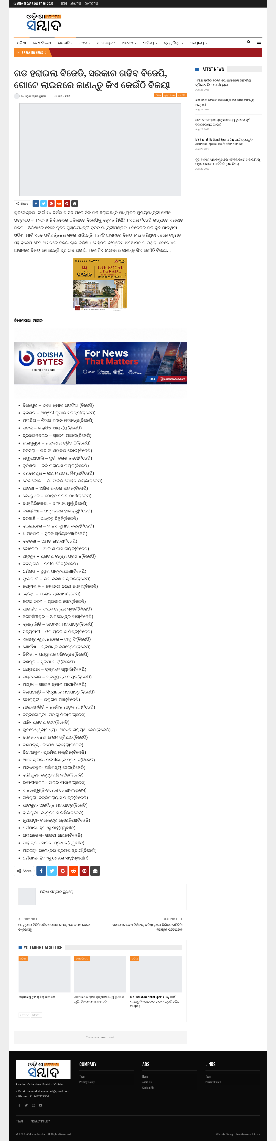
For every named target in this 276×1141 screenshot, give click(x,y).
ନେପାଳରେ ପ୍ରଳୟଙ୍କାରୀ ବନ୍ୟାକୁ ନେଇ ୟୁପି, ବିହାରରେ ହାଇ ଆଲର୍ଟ (223, 122)
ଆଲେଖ (127, 42)
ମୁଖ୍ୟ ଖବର (169, 95)
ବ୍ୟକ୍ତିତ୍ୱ (172, 42)
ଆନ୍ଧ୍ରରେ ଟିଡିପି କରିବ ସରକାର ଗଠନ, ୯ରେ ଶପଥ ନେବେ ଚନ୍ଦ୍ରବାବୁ (54, 926)
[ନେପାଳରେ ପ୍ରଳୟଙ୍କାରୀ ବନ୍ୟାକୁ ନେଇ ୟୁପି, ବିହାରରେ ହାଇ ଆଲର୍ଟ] (100, 974)
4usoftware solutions (248, 1134)
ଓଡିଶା (21, 42)
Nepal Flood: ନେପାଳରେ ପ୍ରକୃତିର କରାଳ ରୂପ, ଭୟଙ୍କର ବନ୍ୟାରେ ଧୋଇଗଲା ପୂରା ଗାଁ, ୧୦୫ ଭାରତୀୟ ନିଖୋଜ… (121, 52)
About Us (76, 3)
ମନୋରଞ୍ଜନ (106, 42)
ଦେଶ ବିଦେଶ (42, 42)
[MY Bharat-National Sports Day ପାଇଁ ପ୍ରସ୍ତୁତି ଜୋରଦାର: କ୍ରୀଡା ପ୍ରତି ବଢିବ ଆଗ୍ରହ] (156, 974)
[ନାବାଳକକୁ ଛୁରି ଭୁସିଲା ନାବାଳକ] (45, 974)
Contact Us (92, 3)
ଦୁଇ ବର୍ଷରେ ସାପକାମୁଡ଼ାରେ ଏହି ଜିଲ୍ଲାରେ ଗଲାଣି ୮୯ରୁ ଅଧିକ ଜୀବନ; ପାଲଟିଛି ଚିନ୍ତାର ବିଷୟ (227, 161)
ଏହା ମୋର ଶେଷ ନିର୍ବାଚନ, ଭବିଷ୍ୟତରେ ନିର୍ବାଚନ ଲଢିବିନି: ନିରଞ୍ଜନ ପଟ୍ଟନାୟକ (147, 926)
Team (82, 1076)
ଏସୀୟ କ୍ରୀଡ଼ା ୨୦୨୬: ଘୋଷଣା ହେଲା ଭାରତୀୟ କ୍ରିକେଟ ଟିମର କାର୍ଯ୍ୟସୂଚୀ (223, 82)
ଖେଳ (83, 42)
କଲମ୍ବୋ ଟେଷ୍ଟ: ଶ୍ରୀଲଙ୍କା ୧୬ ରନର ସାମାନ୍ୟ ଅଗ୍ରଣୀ (224, 102)
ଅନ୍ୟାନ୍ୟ (197, 42)
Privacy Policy (86, 1082)
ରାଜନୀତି (64, 42)
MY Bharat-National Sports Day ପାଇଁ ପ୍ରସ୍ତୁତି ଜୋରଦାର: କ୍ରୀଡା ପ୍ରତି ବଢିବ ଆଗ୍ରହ (224, 141)
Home (64, 3)
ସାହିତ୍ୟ (148, 42)
